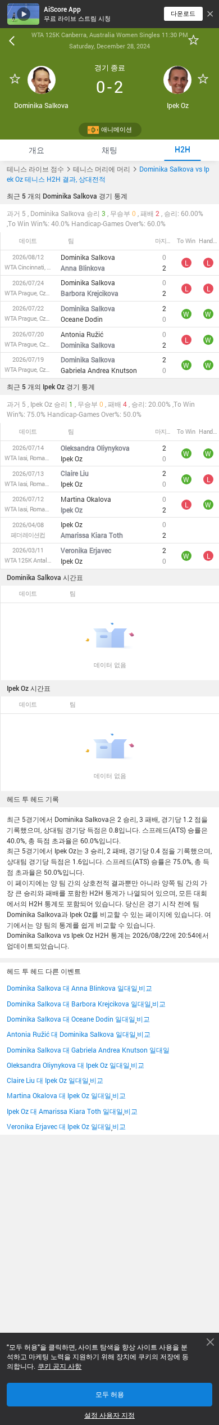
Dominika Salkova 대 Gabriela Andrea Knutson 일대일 (88, 1049)
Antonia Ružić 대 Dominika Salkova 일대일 (71, 1034)
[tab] (36, 150)
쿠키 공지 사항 (59, 1366)
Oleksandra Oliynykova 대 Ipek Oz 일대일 (68, 1064)
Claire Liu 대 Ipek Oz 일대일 (48, 1080)
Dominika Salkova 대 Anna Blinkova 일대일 (72, 987)
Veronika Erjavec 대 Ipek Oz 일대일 (59, 1126)
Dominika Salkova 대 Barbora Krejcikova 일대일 (79, 1003)
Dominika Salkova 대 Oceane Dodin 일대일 (71, 1018)
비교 (145, 987)
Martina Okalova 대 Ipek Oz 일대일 (59, 1095)
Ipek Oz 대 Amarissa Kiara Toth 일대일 (65, 1111)
